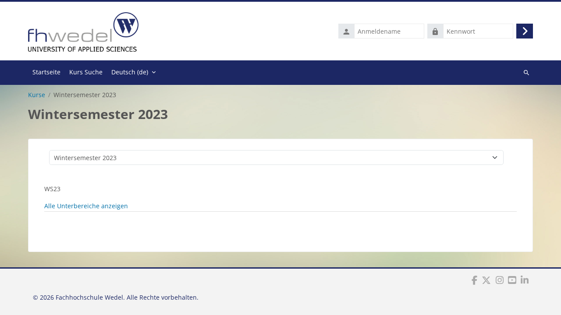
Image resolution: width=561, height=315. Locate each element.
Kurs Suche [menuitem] (86, 72)
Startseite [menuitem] (46, 72)
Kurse (36, 95)
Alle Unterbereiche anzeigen (86, 206)
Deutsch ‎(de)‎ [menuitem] (129, 72)
